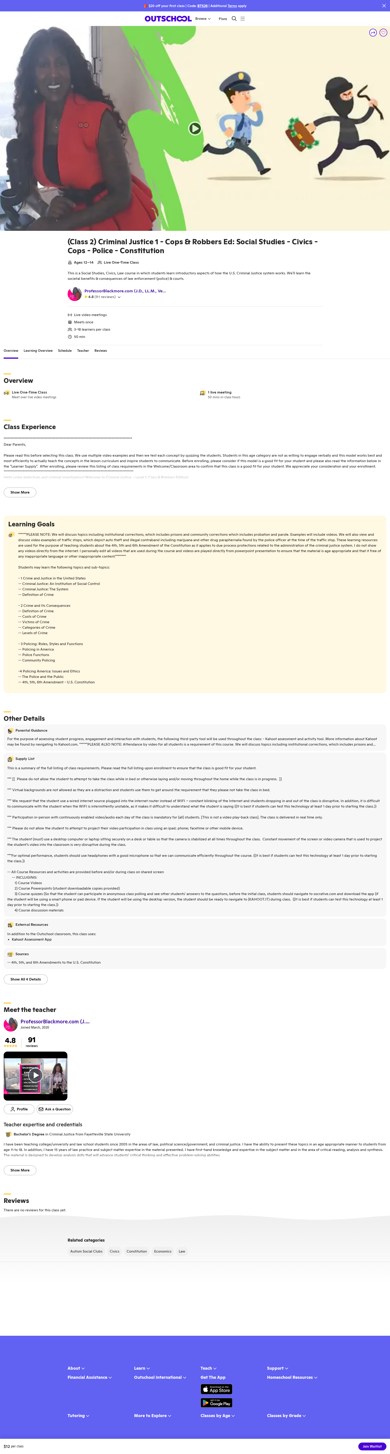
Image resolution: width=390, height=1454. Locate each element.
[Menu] (242, 18)
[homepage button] (168, 19)
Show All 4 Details (25, 979)
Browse (200, 19)
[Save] (383, 32)
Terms (232, 6)
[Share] (373, 32)
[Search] (234, 18)
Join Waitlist (372, 1446)
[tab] (11, 350)
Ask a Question (58, 1109)
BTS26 (202, 6)
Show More (20, 492)
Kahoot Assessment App (32, 939)
